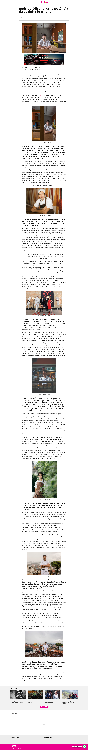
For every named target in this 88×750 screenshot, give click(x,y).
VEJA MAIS (44, 706)
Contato (46, 740)
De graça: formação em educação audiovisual (17, 701)
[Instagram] (73, 746)
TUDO (41, 95)
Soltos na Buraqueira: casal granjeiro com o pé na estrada (69, 702)
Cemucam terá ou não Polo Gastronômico (35, 701)
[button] (11, 2)
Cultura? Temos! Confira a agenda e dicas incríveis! (52, 701)
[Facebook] (75, 746)
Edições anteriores (14, 740)
